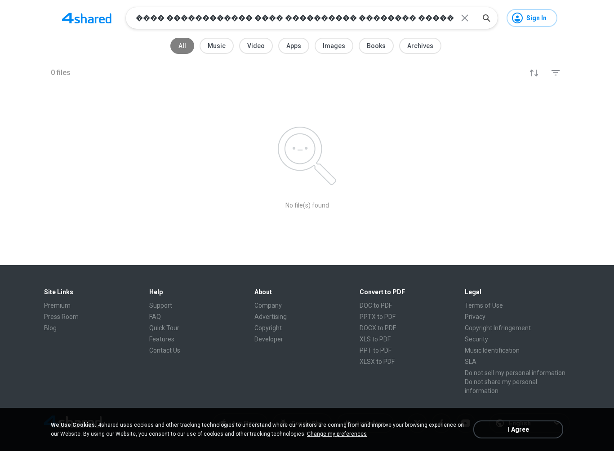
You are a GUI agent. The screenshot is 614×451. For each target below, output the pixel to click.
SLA (470, 361)
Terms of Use (484, 305)
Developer (268, 339)
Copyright (268, 328)
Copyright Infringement (498, 328)
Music (217, 45)
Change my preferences (337, 434)
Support (160, 305)
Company (268, 305)
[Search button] (486, 18)
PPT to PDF (376, 350)
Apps (293, 45)
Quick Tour (164, 328)
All (182, 45)
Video (256, 45)
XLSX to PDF (377, 361)
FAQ (155, 316)
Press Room (61, 316)
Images (334, 45)
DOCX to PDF (378, 328)
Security (476, 339)
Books (376, 45)
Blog (50, 328)
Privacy (475, 316)
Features (161, 339)
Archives (420, 45)
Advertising (270, 316)
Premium (57, 305)
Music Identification (492, 350)
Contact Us (164, 350)
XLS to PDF (375, 339)
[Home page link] (86, 18)
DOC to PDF (376, 305)
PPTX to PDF (378, 316)
